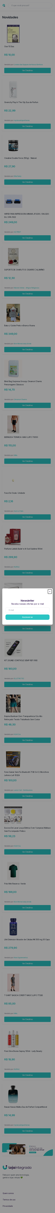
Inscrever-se (27, 617)
